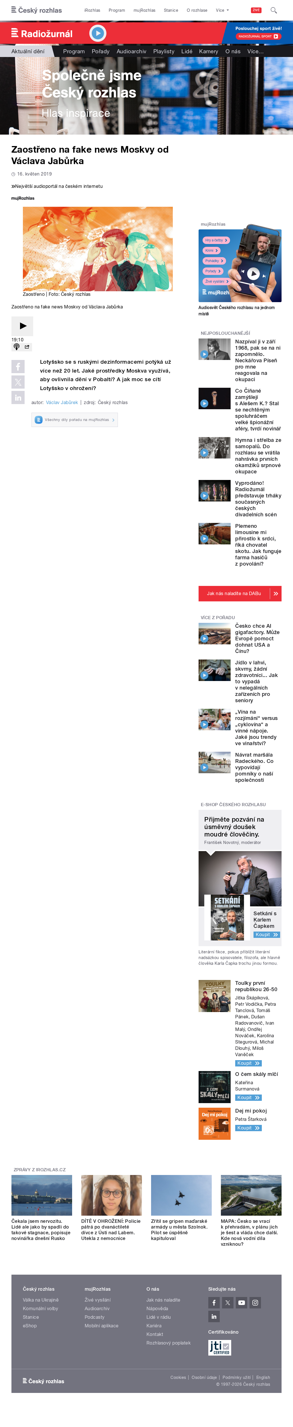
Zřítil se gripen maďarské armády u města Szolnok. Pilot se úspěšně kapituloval (179, 1230)
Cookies (178, 1377)
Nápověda (157, 1308)
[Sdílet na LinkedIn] (18, 397)
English (263, 1377)
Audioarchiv (131, 51)
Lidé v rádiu (158, 1317)
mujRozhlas (145, 10)
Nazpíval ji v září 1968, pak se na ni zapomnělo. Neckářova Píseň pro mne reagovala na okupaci (257, 360)
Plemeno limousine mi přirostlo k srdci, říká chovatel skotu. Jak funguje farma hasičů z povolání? (258, 545)
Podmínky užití (237, 1377)
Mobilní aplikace (102, 1325)
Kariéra (153, 1325)
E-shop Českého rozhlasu (233, 804)
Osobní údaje (204, 1377)
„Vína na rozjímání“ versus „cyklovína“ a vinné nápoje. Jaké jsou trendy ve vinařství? (256, 727)
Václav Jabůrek (62, 402)
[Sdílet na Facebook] (18, 366)
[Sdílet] (27, 347)
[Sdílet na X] (18, 382)
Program (117, 10)
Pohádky (212, 261)
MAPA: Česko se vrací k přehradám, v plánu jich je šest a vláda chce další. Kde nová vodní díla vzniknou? (249, 1233)
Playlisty (164, 51)
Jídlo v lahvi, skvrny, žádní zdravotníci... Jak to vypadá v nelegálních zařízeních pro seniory (256, 681)
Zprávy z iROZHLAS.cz (40, 1169)
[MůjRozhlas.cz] (22, 199)
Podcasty (95, 1317)
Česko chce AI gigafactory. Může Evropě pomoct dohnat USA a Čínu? (257, 638)
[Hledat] (274, 10)
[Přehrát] (22, 326)
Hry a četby (214, 240)
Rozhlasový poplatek (168, 1343)
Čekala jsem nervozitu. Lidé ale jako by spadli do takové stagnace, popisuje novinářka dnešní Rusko (40, 1230)
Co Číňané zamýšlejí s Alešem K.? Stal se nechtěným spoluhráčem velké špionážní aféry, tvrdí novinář (258, 410)
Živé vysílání (214, 282)
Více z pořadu (218, 617)
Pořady (101, 51)
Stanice (171, 10)
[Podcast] (16, 347)
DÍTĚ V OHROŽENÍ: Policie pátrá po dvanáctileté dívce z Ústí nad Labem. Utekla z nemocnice (111, 1230)
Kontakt (154, 1334)
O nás (233, 51)
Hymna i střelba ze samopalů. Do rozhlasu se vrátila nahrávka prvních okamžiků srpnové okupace (258, 456)
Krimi (209, 251)
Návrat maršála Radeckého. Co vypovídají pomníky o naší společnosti (254, 767)
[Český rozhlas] (36, 10)
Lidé (186, 51)
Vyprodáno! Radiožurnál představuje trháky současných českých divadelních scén (258, 498)
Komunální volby (40, 1308)
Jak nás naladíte (163, 1300)
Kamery (209, 51)
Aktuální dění (27, 51)
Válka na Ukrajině (41, 1300)
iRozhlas (92, 10)
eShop (30, 1325)
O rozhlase (197, 10)
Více (256, 51)
